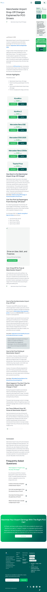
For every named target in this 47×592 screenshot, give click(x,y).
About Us (18, 552)
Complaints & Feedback (25, 563)
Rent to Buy (24, 555)
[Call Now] (44, 2)
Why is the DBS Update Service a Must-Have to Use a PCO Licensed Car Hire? (41, 26)
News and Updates (24, 560)
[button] (31, 2)
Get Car (22, 104)
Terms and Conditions (18, 561)
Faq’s (17, 554)
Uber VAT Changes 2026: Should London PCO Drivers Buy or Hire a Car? (41, 31)
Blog (23, 557)
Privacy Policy (19, 558)
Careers (17, 556)
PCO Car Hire (25, 552)
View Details (13, 104)
